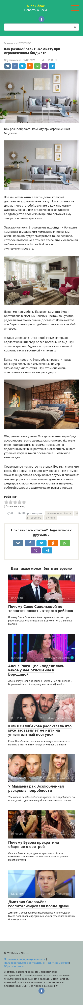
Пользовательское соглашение (24, 962)
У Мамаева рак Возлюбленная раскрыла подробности (36, 788)
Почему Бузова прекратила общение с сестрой (33, 844)
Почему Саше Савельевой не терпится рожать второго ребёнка (40, 608)
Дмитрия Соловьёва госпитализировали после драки (39, 903)
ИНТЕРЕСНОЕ (50, 60)
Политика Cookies (57, 962)
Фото (51, 517)
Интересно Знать (60, 513)
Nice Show (36, 6)
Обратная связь (14, 966)
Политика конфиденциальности (25, 959)
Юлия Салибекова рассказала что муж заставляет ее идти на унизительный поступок (40, 730)
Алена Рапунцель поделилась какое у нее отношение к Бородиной (36, 670)
